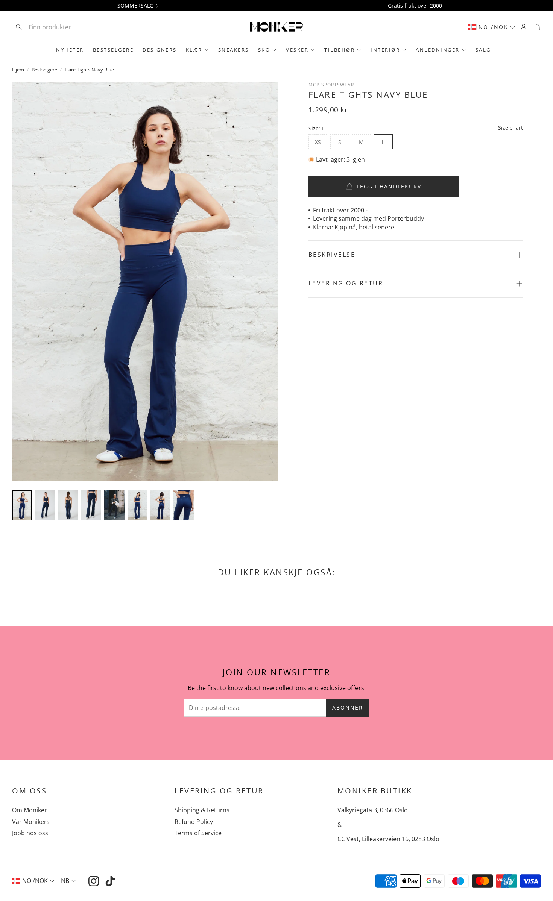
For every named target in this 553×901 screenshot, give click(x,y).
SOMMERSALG (135, 5)
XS (318, 142)
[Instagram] (93, 881)
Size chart (510, 128)
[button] (61, 27)
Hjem (18, 69)
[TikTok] (110, 881)
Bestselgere (44, 69)
